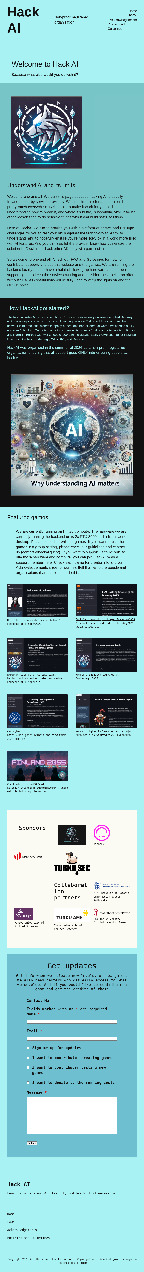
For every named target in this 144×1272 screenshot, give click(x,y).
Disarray (126, 317)
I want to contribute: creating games (72, 1058)
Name (33, 1014)
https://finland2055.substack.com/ (32, 787)
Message (37, 1092)
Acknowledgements (32, 567)
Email (34, 1031)
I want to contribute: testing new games (69, 1070)
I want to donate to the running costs (73, 1082)
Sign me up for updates (56, 1048)
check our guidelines (87, 547)
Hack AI (18, 1184)
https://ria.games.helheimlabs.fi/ (31, 735)
